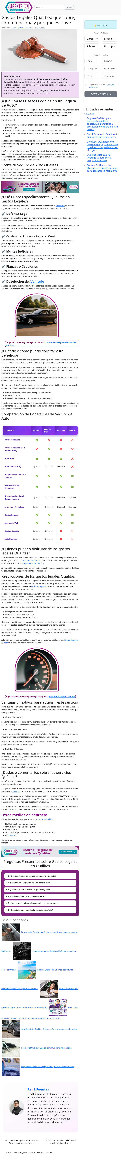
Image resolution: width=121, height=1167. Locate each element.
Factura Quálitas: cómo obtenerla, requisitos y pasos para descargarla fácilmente (102, 168)
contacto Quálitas (46, 819)
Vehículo (37, 281)
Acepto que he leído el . (101, 86)
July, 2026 (90, 113)
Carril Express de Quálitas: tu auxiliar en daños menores (102, 135)
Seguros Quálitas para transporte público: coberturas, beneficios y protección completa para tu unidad (102, 124)
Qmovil (13, 835)
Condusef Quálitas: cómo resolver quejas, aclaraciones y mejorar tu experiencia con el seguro (102, 146)
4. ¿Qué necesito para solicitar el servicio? (27, 896)
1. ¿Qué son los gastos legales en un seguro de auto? (32, 876)
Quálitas (15, 791)
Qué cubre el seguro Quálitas (62, 696)
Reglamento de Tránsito (33, 563)
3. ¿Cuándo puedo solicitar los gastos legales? (29, 890)
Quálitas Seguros (39, 586)
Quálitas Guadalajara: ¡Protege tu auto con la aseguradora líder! (99, 157)
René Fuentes (40, 28)
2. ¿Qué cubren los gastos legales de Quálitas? (29, 883)
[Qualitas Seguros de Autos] (18, 7)
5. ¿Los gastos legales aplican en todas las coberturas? (33, 903)
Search (69, 7)
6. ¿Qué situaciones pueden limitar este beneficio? (30, 910)
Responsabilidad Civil (32, 560)
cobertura (60, 205)
